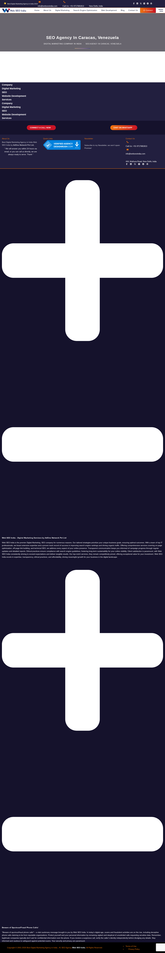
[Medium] (144, 3)
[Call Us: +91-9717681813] (64, 2)
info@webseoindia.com (47, 6)
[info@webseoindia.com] (40, 2)
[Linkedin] (137, 3)
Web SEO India (78, 948)
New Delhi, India (96, 6)
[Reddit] (148, 3)
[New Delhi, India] (91, 2)
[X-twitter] (141, 3)
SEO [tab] (4, 92)
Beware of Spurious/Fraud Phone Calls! (20, 927)
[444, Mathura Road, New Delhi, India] (127, 157)
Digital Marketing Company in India (63, 44)
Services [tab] (6, 99)
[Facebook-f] (134, 3)
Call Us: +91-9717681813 (73, 6)
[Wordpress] (151, 3)
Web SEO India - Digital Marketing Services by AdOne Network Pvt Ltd (34, 538)
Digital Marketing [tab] (11, 88)
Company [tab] (7, 85)
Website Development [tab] (14, 96)
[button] (82, 354)
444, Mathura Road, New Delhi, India (141, 161)
